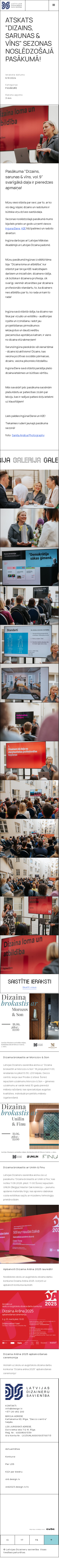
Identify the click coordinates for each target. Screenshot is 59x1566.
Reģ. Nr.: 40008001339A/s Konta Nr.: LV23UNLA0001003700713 (28, 1434)
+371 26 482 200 (14, 1411)
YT (22, 1539)
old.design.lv (12, 1479)
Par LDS (9, 1464)
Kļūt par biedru (14, 1471)
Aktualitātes (12, 1448)
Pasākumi (11, 88)
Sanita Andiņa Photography (28, 435)
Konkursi (10, 1456)
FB (36, 1539)
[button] (54, 5)
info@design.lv (14, 1408)
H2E (23, 228)
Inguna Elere (12, 228)
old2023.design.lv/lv (17, 1486)
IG (7, 1539)
